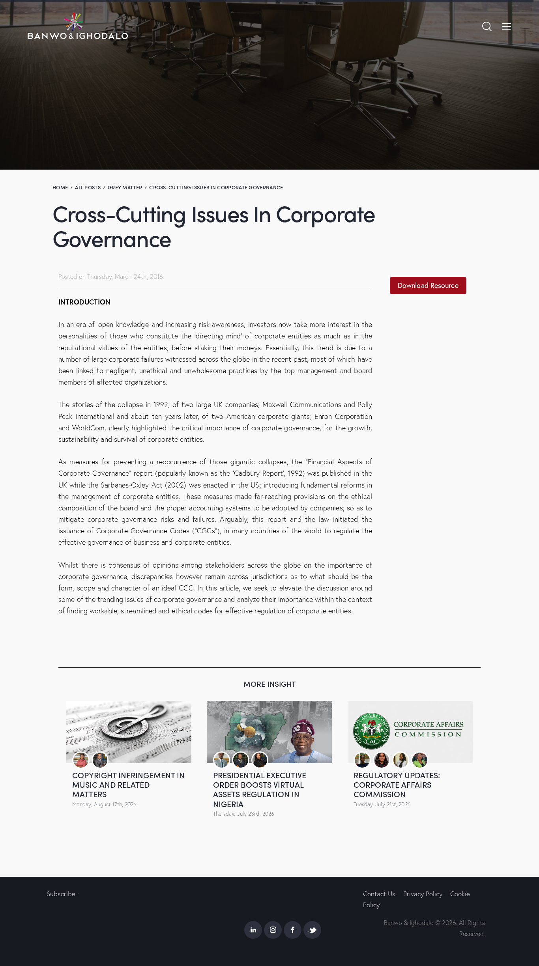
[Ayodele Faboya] (260, 760)
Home (60, 187)
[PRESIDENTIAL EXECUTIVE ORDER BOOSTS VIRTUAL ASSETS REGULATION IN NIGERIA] (269, 732)
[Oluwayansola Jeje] (221, 760)
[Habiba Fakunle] (401, 760)
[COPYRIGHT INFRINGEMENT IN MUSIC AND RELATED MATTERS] (128, 732)
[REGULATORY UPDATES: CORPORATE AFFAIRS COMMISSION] (410, 732)
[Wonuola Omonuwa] (381, 760)
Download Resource (428, 285)
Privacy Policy (422, 893)
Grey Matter (125, 187)
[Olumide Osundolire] (100, 760)
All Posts (88, 187)
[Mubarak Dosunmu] (240, 760)
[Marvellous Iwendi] (362, 760)
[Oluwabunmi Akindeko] (81, 760)
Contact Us (379, 893)
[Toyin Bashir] (420, 760)
